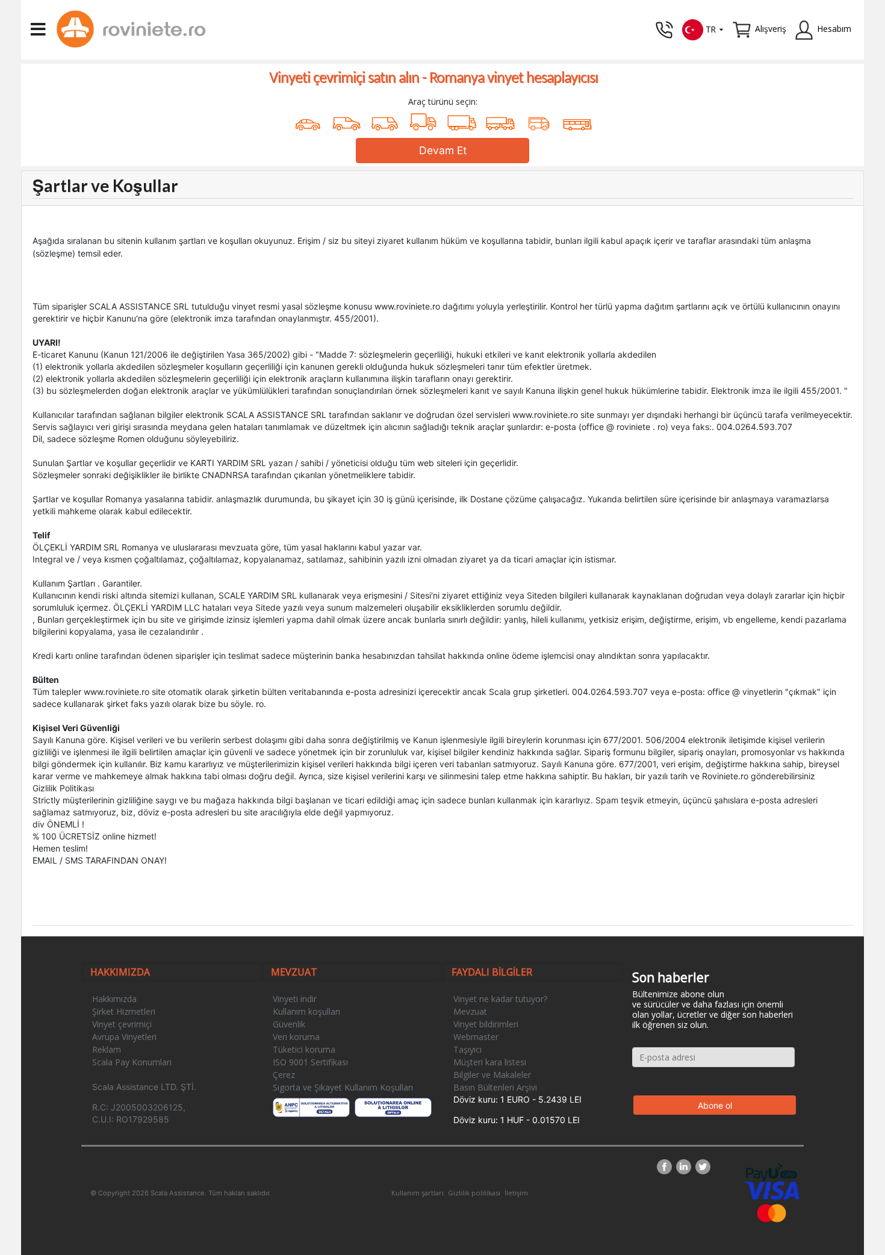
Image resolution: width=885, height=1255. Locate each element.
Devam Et (443, 150)
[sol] (393, 1107)
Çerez (284, 1074)
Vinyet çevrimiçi (122, 1024)
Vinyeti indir (295, 998)
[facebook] (666, 1166)
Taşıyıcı (467, 1049)
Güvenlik (289, 1024)
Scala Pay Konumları (132, 1062)
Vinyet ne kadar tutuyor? (500, 998)
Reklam (106, 1049)
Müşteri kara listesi (489, 1062)
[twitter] (702, 1166)
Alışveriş (770, 28)
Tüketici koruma (304, 1049)
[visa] (772, 1189)
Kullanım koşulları (306, 1011)
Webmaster (475, 1036)
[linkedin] (685, 1166)
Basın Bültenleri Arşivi (495, 1087)
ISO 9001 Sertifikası (310, 1062)
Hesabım (834, 28)
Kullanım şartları (417, 1192)
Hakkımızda (114, 998)
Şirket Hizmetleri (123, 1011)
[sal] (311, 1107)
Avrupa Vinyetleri (124, 1036)
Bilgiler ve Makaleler (492, 1074)
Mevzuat (470, 1011)
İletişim (516, 1192)
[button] (703, 29)
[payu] (771, 1171)
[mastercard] (772, 1212)
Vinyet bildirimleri (485, 1024)
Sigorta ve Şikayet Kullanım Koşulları (343, 1087)
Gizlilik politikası (474, 1192)
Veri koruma (296, 1036)
